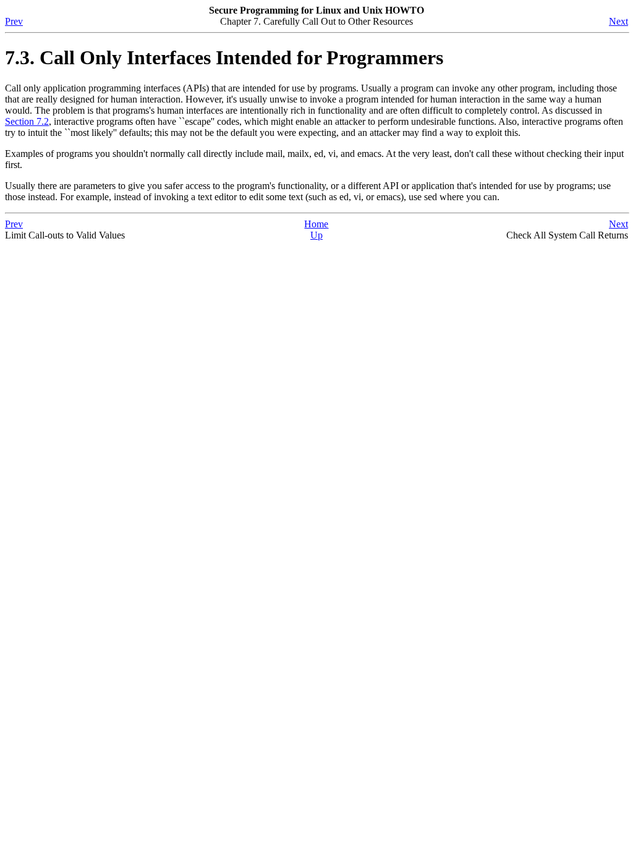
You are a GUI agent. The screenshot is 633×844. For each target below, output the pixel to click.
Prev (14, 21)
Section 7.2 (27, 121)
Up (316, 235)
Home (316, 224)
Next (618, 21)
